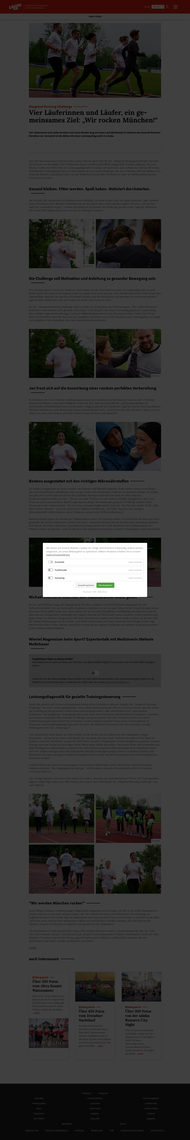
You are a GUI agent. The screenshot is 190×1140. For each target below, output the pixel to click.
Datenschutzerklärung (58, 555)
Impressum (87, 592)
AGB (94, 592)
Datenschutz (102, 592)
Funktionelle (61, 570)
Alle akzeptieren (105, 585)
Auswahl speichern (86, 585)
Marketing (59, 578)
